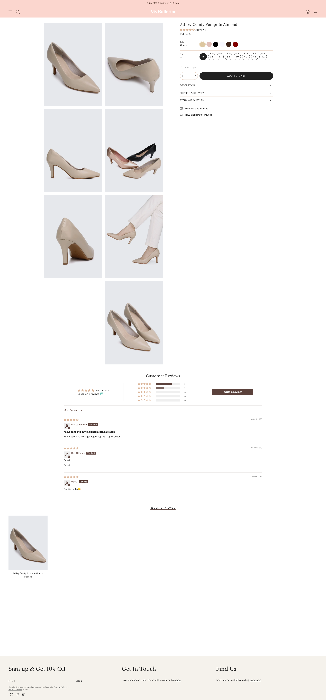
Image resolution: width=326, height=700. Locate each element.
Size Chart (190, 67)
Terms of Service (15, 689)
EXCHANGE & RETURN (192, 100)
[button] (187, 29)
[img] (71, 419)
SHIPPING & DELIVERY (192, 93)
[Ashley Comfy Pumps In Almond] (28, 543)
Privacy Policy (60, 687)
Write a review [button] (232, 392)
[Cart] (315, 12)
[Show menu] (10, 12)
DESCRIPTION (187, 85)
